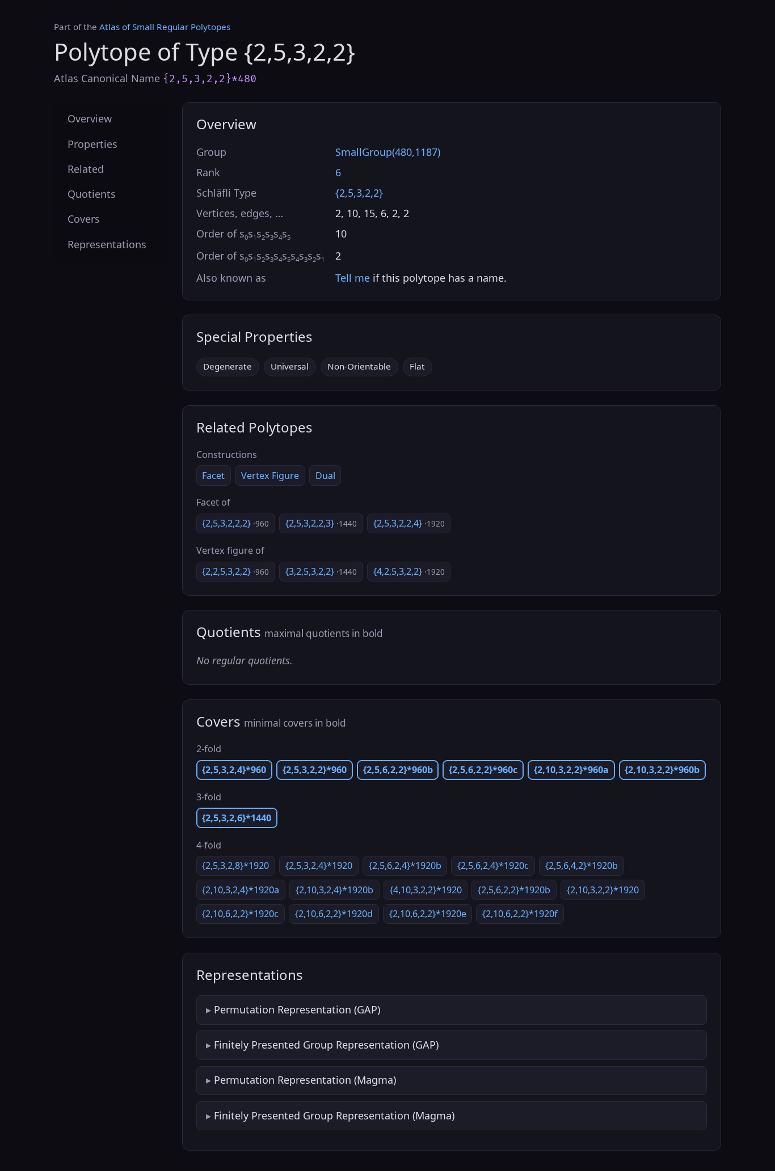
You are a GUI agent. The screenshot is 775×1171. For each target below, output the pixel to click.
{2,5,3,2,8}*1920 (235, 865)
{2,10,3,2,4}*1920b (334, 890)
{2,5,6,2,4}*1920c (493, 865)
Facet (213, 475)
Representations (107, 244)
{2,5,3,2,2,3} (321, 523)
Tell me (352, 278)
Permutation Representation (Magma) (305, 1080)
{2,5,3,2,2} (359, 193)
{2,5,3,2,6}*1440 (236, 818)
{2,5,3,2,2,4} (409, 523)
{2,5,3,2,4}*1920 (318, 865)
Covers (84, 219)
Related (86, 168)
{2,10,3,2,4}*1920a (240, 890)
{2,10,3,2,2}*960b (662, 769)
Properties (92, 143)
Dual (325, 475)
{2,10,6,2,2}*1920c (240, 913)
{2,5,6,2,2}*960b (398, 769)
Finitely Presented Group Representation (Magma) (334, 1115)
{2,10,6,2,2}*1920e (427, 913)
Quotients (92, 194)
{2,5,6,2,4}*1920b (405, 865)
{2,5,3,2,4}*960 (234, 769)
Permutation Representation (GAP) (297, 1009)
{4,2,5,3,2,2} (409, 571)
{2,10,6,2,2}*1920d (334, 913)
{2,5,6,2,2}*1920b (514, 890)
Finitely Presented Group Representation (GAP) (326, 1044)
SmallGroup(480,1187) (387, 152)
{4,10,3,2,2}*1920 (426, 890)
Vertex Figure (270, 475)
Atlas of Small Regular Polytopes (164, 26)
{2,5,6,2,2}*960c (483, 769)
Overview (90, 118)
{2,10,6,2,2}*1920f (520, 913)
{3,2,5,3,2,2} (321, 571)
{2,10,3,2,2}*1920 (603, 890)
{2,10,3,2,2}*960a (571, 769)
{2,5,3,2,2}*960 (315, 769)
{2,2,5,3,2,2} (235, 571)
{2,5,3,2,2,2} (235, 523)
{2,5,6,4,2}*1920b (581, 865)
